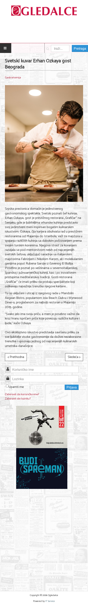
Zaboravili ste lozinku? (18, 398)
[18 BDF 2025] (41, 427)
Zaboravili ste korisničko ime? (22, 394)
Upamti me (16, 387)
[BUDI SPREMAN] (41, 468)
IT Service (50, 601)
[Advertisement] (44, 537)
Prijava (72, 387)
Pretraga (80, 48)
